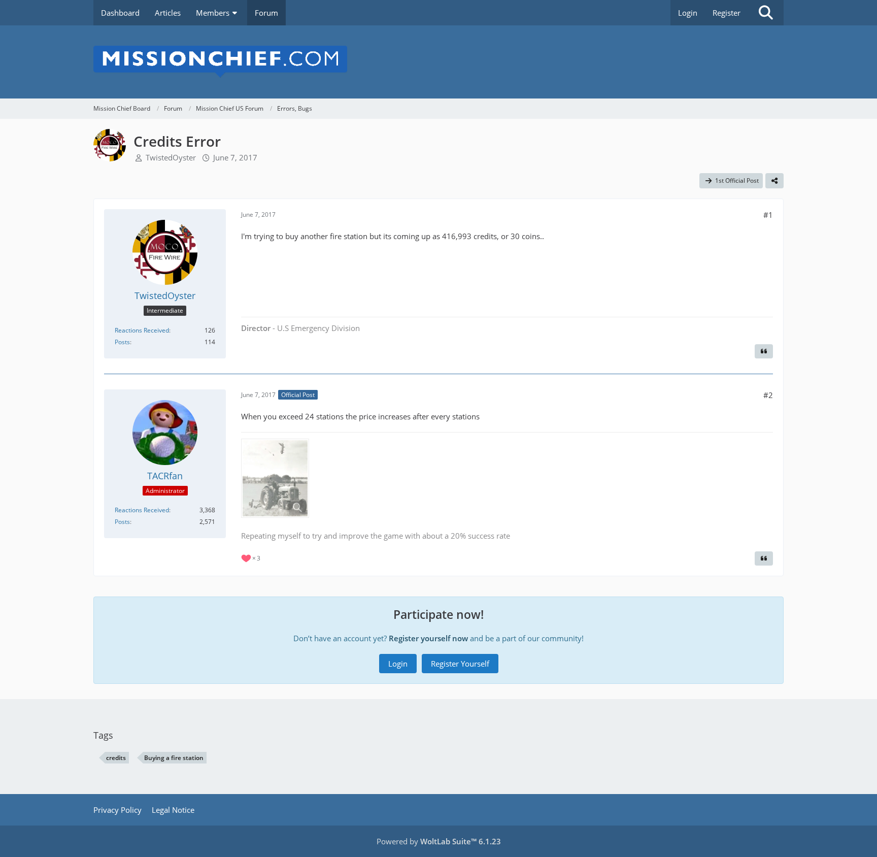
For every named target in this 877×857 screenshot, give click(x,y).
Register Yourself (460, 663)
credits (116, 757)
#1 (768, 215)
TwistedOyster (171, 157)
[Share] (774, 180)
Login (687, 13)
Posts (122, 342)
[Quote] (764, 351)
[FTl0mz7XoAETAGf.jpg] (275, 478)
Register (726, 13)
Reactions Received (142, 330)
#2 (768, 395)
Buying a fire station (174, 757)
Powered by (439, 841)
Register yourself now (428, 638)
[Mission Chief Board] (438, 62)
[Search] (766, 12)
